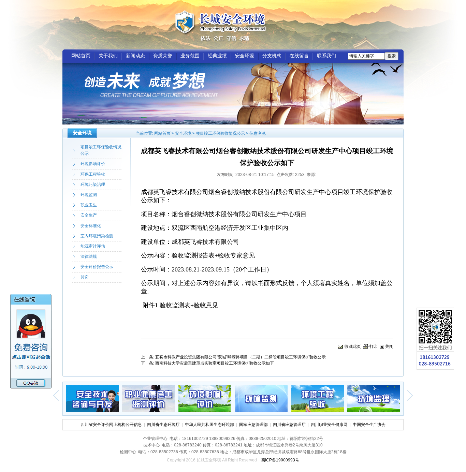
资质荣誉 (162, 55)
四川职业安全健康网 (329, 424)
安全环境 (244, 55)
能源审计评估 (93, 246)
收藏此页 (353, 346)
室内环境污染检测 (97, 236)
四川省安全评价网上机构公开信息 (111, 424)
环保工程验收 (93, 174)
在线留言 (299, 55)
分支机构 (271, 55)
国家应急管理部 (253, 424)
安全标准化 (91, 225)
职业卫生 (89, 205)
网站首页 (80, 55)
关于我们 (108, 55)
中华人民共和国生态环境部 (209, 424)
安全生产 (89, 215)
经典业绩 (217, 55)
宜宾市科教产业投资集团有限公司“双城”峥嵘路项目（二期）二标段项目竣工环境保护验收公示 (240, 357)
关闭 (389, 346)
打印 (373, 346)
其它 (85, 277)
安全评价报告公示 (97, 266)
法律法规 (89, 256)
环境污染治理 (93, 184)
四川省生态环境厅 (163, 424)
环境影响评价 (93, 163)
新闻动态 (135, 55)
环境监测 (89, 194)
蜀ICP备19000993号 (280, 460)
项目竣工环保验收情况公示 (220, 133)
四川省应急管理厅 (289, 424)
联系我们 (326, 55)
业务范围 (190, 55)
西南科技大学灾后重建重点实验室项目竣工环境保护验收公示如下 (214, 363)
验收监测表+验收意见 (189, 305)
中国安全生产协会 (369, 424)
